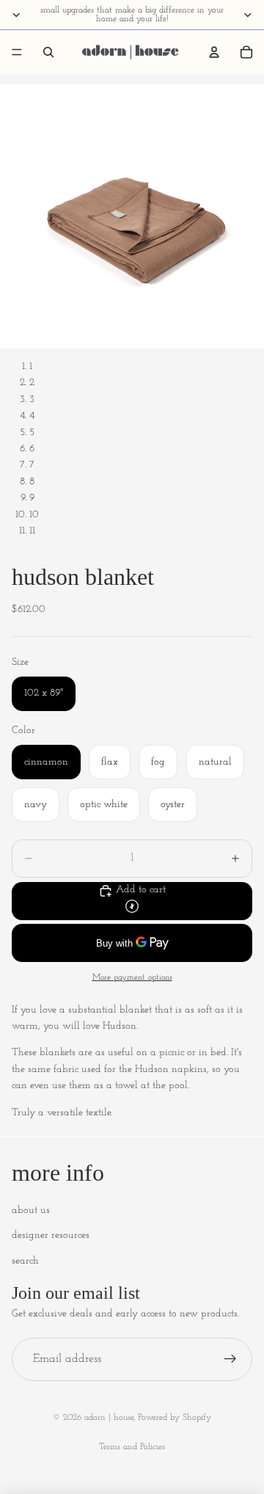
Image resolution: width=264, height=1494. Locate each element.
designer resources (50, 1235)
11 (32, 530)
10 (34, 514)
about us (31, 1210)
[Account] (214, 52)
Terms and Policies (132, 1447)
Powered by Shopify (174, 1417)
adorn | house (108, 1417)
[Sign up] (230, 1359)
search (25, 1261)
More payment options (132, 977)
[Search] (48, 52)
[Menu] (17, 52)
